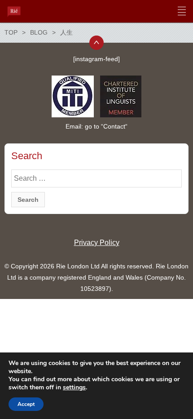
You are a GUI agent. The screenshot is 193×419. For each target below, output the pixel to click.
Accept (26, 404)
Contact (114, 126)
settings (74, 387)
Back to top (96, 43)
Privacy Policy (96, 242)
